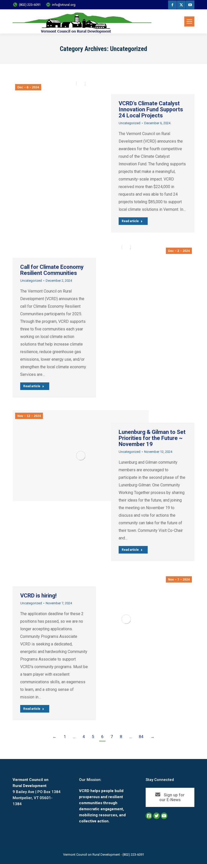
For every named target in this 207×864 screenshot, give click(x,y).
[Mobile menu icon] (189, 21)
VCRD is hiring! (38, 595)
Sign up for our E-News (172, 797)
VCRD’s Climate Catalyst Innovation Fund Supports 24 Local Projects (151, 109)
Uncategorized (129, 123)
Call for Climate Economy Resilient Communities (52, 270)
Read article (130, 221)
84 (141, 736)
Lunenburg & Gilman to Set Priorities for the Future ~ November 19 (152, 438)
